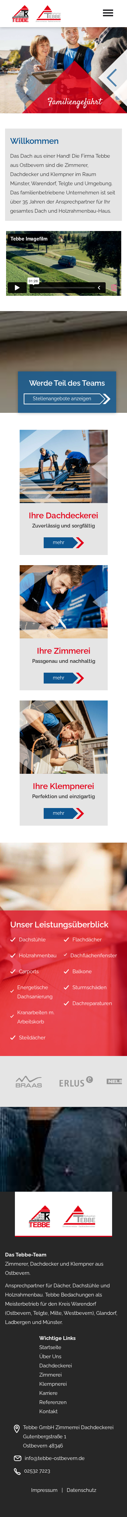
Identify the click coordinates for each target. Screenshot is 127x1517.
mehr (58, 542)
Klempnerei (53, 1384)
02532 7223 (37, 1471)
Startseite (50, 1347)
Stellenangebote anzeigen (62, 398)
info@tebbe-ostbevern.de (55, 1458)
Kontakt (48, 1411)
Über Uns (50, 1356)
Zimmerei (50, 1375)
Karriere (48, 1393)
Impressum (44, 1490)
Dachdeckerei (55, 1366)
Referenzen (53, 1402)
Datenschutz (81, 1490)
